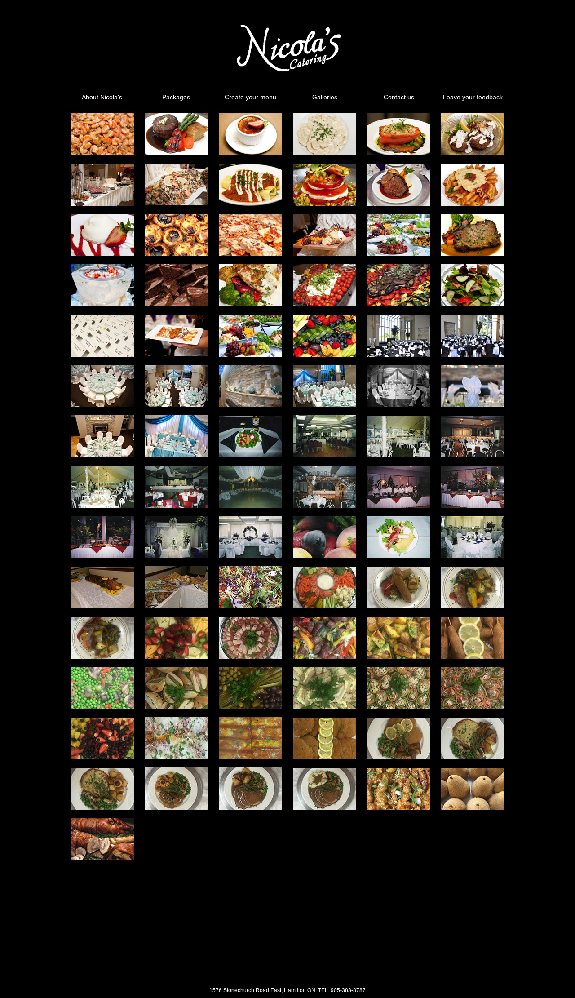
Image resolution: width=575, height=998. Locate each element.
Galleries (324, 97)
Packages (176, 97)
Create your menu (250, 97)
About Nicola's (102, 97)
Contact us (399, 97)
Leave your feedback (473, 97)
